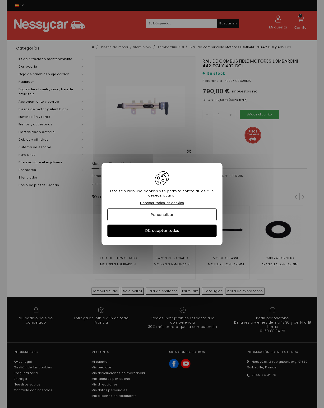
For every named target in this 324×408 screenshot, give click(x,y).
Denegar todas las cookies (162, 203)
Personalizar (162, 215)
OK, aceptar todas (162, 231)
